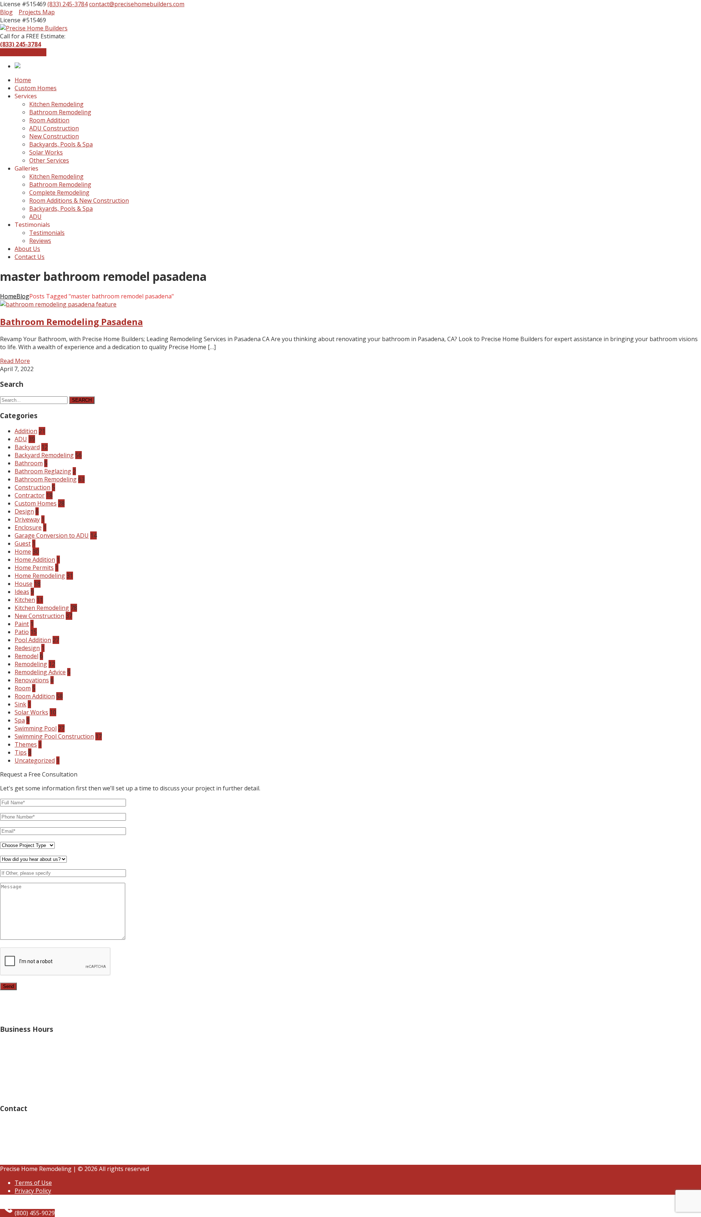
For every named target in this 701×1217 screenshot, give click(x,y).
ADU (21, 439)
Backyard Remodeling (44, 455)
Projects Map (37, 12)
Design (24, 511)
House (23, 584)
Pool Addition (33, 640)
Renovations (32, 680)
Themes (26, 744)
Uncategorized (35, 760)
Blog (6, 12)
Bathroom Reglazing (43, 471)
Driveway (27, 519)
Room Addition (35, 696)
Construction (32, 487)
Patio (22, 632)
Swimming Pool (36, 728)
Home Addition (35, 560)
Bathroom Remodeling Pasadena (71, 322)
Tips (21, 752)
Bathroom (29, 463)
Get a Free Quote (23, 52)
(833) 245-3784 (67, 4)
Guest (23, 543)
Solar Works (31, 712)
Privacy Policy (33, 1191)
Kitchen (25, 600)
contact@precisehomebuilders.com (136, 4)
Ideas (22, 592)
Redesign (27, 648)
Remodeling (31, 664)
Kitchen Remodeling (42, 608)
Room (23, 688)
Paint (22, 624)
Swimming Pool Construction (54, 736)
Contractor (30, 495)
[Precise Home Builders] (34, 28)
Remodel (26, 656)
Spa (20, 720)
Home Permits (34, 568)
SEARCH (82, 400)
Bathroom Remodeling (46, 479)
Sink (20, 704)
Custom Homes (36, 503)
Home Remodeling (40, 576)
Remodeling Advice (40, 672)
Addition (26, 431)
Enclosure (28, 527)
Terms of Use (33, 1183)
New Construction (39, 616)
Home (8, 296)
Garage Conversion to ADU (52, 535)
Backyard (27, 447)
